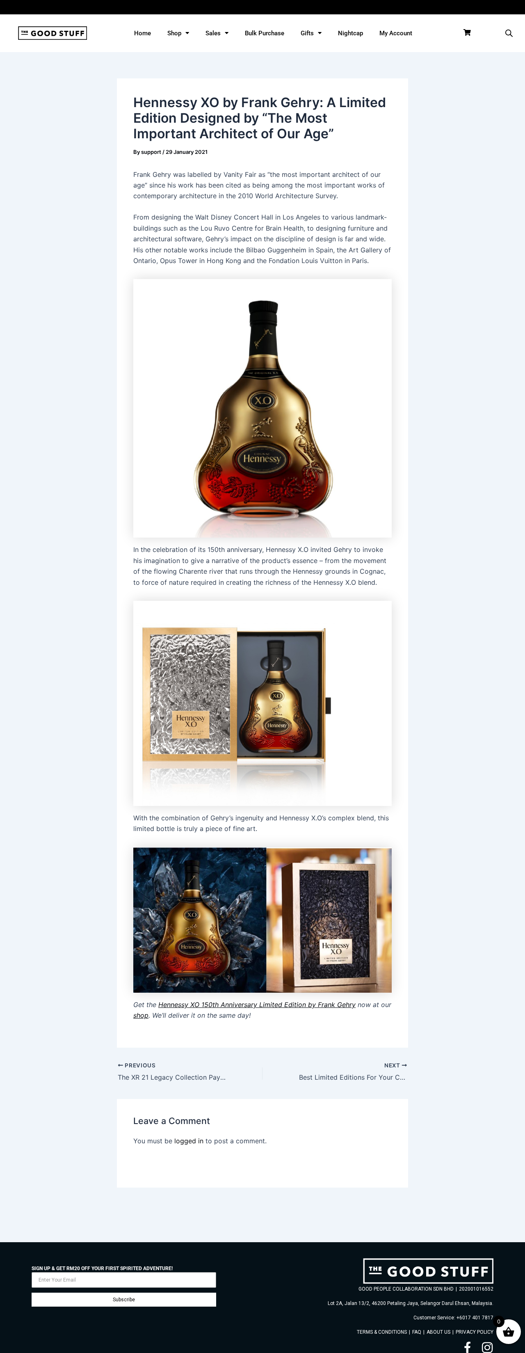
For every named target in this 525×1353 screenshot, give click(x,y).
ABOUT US (438, 1332)
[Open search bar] (509, 33)
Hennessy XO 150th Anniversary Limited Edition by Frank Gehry (257, 1004)
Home (142, 33)
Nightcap (350, 33)
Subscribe (124, 1300)
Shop (174, 33)
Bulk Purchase (264, 33)
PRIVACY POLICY (474, 1332)
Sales (213, 33)
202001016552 (476, 1289)
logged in (188, 1141)
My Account (395, 33)
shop (140, 1015)
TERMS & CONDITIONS (382, 1332)
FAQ (416, 1332)
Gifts (307, 33)
